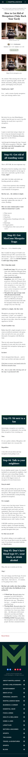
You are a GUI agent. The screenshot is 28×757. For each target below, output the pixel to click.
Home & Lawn (8, 8)
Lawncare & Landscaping (17, 8)
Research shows (17, 594)
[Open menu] (3, 2)
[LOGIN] (25, 1)
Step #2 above (8, 544)
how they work (10, 265)
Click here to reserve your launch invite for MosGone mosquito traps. (14, 364)
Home (3, 8)
